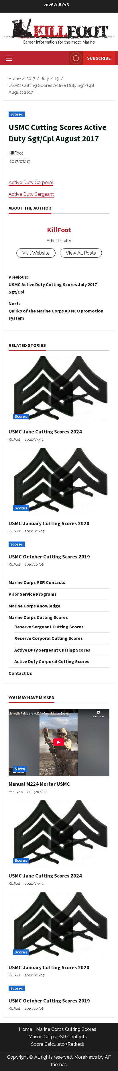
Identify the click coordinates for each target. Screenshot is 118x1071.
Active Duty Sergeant (31, 194)
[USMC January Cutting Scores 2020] (59, 482)
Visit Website (36, 253)
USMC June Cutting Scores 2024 (45, 431)
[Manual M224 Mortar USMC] (59, 742)
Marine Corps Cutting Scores (38, 617)
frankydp (16, 792)
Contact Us (20, 673)
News (20, 769)
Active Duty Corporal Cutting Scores (51, 661)
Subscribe (99, 58)
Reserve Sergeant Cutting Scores (49, 627)
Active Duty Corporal (31, 182)
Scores (16, 114)
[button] (9, 58)
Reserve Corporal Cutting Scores (48, 638)
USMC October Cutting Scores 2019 (49, 556)
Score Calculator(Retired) (57, 1044)
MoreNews (85, 1057)
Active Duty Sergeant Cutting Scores (52, 650)
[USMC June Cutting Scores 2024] (59, 390)
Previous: (53, 284)
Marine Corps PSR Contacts (37, 582)
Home (25, 1029)
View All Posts (81, 253)
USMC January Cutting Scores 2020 (49, 523)
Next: (56, 310)
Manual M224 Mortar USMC (39, 784)
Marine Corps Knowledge (34, 606)
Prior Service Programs (33, 594)
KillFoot (16, 153)
